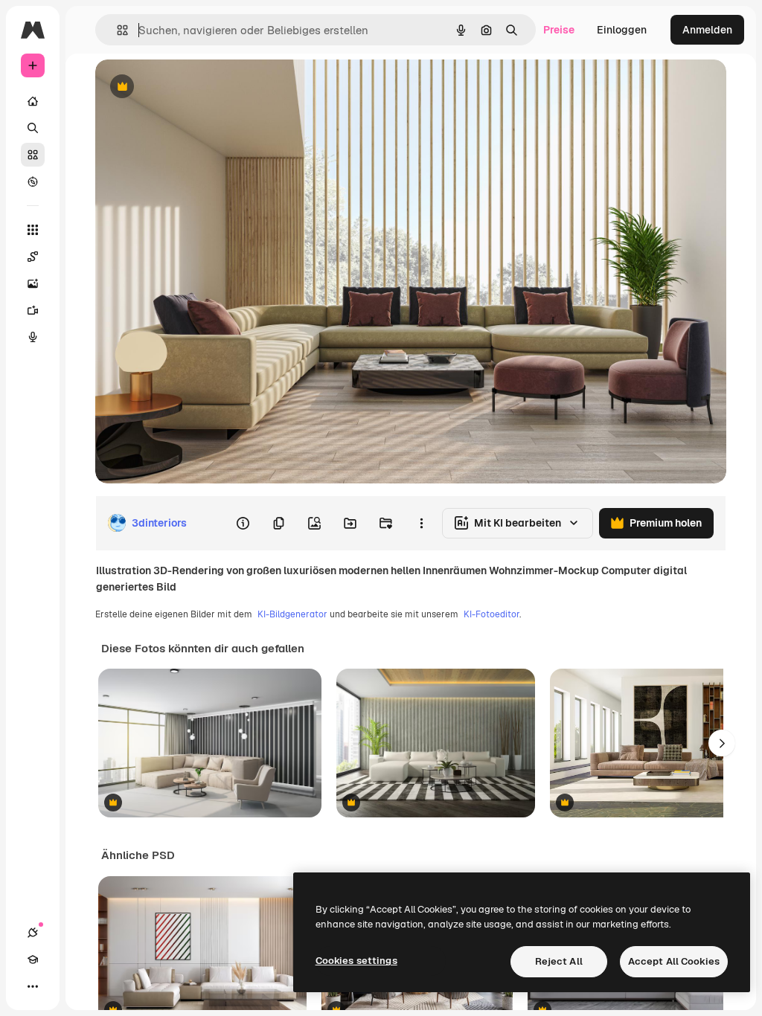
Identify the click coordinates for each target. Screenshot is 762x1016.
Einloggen (622, 29)
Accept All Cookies (674, 961)
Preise (558, 29)
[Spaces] (33, 257)
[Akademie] (33, 959)
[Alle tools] (33, 230)
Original (190, 87)
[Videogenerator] (33, 310)
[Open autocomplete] (116, 30)
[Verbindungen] (33, 933)
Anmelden (707, 29)
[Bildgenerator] (33, 283)
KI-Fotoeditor (491, 614)
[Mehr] (33, 986)
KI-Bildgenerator (292, 614)
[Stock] (33, 155)
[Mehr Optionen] (421, 523)
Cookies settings (356, 960)
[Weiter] (721, 743)
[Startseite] (33, 101)
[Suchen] (33, 128)
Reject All (559, 961)
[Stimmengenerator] (33, 337)
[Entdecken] (33, 181)
